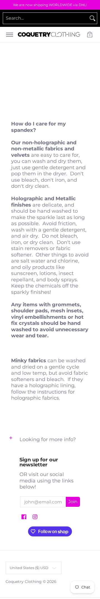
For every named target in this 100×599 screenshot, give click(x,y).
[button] (89, 34)
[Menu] (9, 34)
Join (73, 501)
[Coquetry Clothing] (49, 34)
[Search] (92, 18)
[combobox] (45, 18)
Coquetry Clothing (24, 581)
